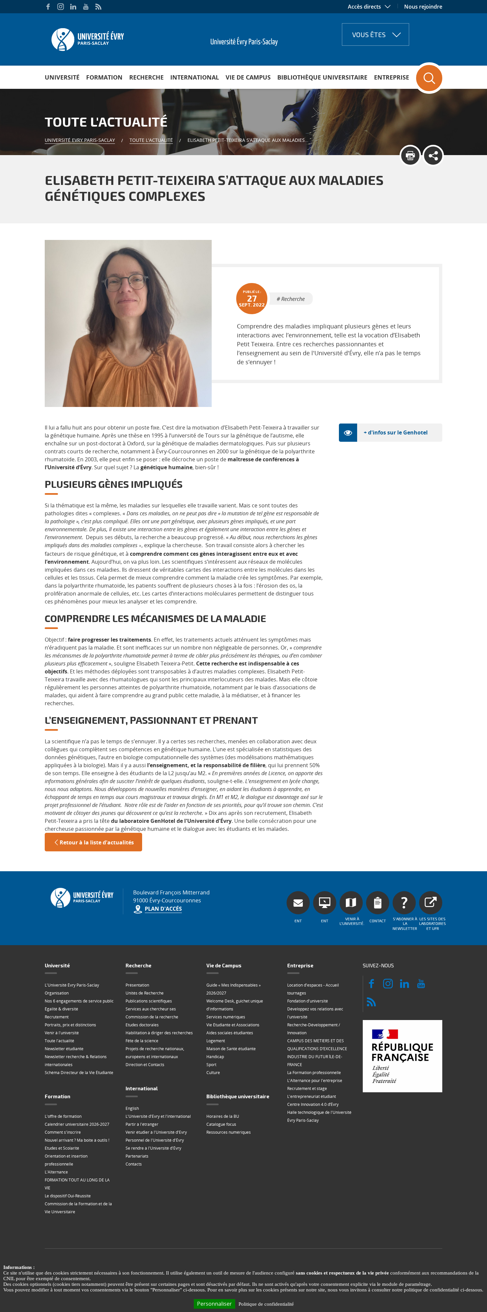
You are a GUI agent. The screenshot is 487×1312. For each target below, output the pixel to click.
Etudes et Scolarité (62, 1148)
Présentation (137, 985)
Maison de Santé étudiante (231, 1049)
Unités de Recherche (145, 993)
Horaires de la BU (222, 1116)
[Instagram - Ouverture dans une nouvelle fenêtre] (60, 6)
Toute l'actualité (151, 140)
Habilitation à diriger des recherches (159, 1033)
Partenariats (137, 1156)
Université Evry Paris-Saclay (80, 140)
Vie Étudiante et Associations (232, 1025)
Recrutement (57, 1017)
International (194, 77)
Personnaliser (214, 1303)
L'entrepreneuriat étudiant (311, 1096)
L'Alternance (56, 1172)
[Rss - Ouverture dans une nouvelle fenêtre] (98, 6)
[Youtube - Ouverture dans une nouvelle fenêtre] (85, 6)
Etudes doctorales (142, 1025)
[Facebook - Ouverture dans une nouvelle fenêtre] (48, 6)
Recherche (146, 77)
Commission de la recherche (152, 1017)
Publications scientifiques (149, 1001)
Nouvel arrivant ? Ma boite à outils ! (77, 1140)
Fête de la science (142, 1041)
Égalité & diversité (61, 1009)
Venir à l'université (62, 1033)
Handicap (215, 1056)
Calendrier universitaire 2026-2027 (77, 1124)
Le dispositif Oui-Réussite (68, 1196)
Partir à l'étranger (142, 1124)
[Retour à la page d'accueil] (87, 37)
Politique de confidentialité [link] (266, 1304)
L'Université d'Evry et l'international (158, 1116)
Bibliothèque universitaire (322, 77)
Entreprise (391, 77)
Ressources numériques (228, 1132)
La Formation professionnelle (314, 1072)
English (132, 1108)
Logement (215, 1041)
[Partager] (433, 155)
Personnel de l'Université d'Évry (155, 1140)
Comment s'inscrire (63, 1132)
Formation (104, 77)
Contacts (134, 1164)
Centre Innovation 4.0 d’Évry (313, 1104)
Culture (213, 1072)
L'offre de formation (63, 1116)
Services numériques (225, 1017)
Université (62, 77)
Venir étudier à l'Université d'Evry (156, 1132)
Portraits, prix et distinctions (70, 1025)
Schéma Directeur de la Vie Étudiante (79, 1072)
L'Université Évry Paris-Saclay (72, 985)
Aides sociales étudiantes (229, 1033)
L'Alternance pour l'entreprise (314, 1080)
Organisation (57, 993)
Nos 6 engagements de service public (79, 1001)
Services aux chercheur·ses (151, 1009)
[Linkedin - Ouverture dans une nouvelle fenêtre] (73, 6)
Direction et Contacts (145, 1064)
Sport (211, 1064)
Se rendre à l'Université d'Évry (153, 1148)
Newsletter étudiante (64, 1049)
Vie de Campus (248, 77)
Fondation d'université (307, 1001)
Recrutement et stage (307, 1088)
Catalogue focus (221, 1124)
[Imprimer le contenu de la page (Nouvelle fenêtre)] (410, 155)
